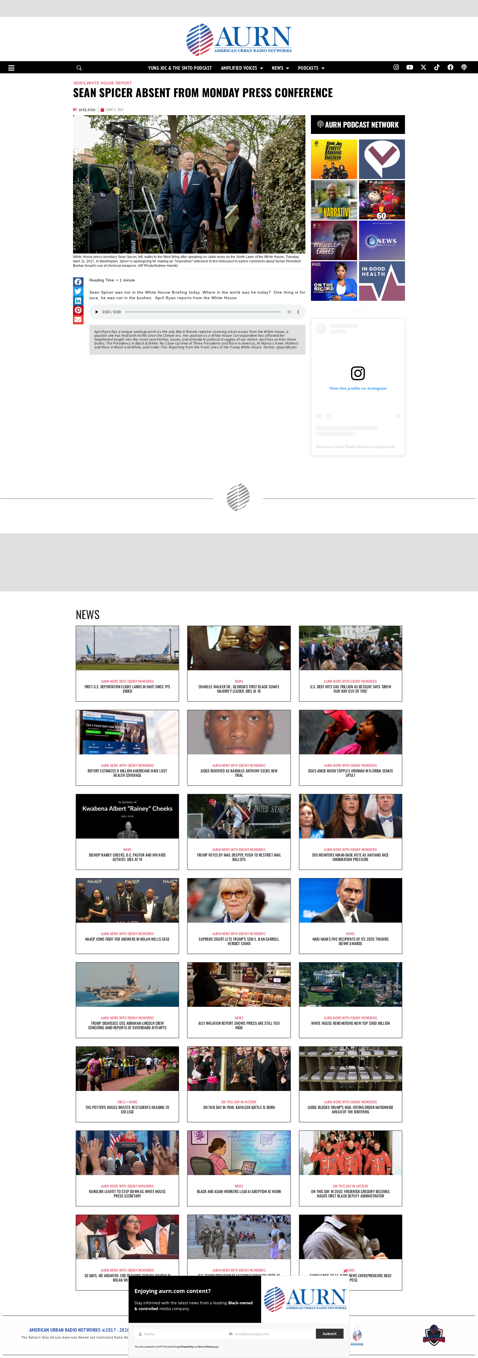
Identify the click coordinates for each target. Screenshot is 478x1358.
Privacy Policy (187, 1347)
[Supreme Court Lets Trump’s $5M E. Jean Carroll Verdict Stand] (239, 900)
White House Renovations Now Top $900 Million (350, 1023)
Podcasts (308, 68)
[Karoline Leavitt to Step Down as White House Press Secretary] (127, 1153)
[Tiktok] (437, 67)
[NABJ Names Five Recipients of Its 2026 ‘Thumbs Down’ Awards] (350, 900)
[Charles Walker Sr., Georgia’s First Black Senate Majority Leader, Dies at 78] (239, 648)
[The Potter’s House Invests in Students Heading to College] (127, 1069)
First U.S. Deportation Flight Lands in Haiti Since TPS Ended (127, 689)
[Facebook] (451, 67)
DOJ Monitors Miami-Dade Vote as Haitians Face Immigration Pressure (350, 857)
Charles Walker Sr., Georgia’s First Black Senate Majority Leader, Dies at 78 (239, 689)
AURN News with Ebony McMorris (127, 681)
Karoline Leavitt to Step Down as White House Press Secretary (127, 1193)
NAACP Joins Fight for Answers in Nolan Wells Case (127, 939)
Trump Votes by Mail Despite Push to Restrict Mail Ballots (239, 857)
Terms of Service (206, 1347)
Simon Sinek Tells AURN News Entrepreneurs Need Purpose (350, 1277)
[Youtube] (410, 67)
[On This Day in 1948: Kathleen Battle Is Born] (239, 1069)
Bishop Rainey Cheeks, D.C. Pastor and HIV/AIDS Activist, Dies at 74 (127, 857)
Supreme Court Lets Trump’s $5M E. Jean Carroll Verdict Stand (239, 941)
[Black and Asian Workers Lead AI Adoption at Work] (239, 1153)
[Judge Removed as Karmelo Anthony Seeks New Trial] (239, 732)
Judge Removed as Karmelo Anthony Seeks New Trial (239, 773)
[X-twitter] (423, 67)
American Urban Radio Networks (345, 446)
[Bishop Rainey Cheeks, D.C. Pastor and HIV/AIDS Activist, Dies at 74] (127, 816)
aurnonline (389, 446)
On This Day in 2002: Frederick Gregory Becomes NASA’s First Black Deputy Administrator (350, 1193)
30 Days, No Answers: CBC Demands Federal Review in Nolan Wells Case (127, 1277)
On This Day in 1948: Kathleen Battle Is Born (239, 1107)
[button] (78, 282)
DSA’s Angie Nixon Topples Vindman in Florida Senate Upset (350, 773)
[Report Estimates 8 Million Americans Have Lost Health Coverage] (127, 732)
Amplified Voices (239, 68)
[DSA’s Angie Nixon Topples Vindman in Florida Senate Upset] (350, 732)
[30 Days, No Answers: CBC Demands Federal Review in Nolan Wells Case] (127, 1237)
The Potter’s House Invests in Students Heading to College (127, 1109)
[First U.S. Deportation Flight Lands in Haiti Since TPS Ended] (127, 648)
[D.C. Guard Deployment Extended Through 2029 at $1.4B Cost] (239, 1237)
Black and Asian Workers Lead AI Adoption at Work (239, 1191)
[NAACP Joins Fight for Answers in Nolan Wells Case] (127, 900)
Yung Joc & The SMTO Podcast (180, 68)
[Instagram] (396, 67)
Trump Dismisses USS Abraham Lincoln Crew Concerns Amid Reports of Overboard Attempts (127, 1025)
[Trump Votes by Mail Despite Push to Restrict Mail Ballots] (239, 816)
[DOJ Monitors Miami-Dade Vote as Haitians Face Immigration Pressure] (350, 816)
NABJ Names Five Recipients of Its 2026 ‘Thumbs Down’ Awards (351, 941)
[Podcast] (464, 67)
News (277, 68)
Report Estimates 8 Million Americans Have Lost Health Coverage (127, 773)
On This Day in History (238, 1102)
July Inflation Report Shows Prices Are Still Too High (239, 1025)
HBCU (122, 1102)
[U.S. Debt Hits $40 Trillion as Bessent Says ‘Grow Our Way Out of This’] (350, 648)
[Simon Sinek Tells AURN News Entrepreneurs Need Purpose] (350, 1237)
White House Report (109, 83)
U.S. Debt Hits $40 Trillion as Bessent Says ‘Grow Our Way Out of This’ (350, 689)
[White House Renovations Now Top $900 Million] (350, 985)
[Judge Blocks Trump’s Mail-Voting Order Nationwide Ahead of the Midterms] (350, 1069)
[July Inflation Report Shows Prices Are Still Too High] (239, 985)
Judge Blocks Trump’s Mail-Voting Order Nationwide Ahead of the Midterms (350, 1109)
